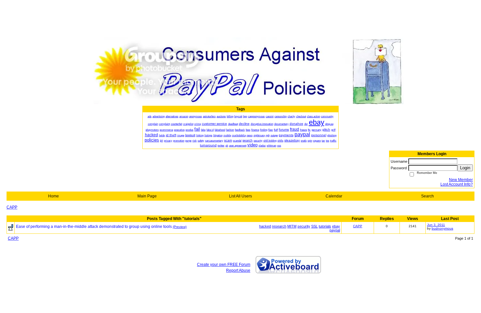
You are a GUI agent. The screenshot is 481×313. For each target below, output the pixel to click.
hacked (265, 226)
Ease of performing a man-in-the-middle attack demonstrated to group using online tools (94, 226)
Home (53, 196)
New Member (461, 179)
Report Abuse (238, 270)
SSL (314, 226)
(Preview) (180, 227)
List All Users (240, 196)
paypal (335, 230)
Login (465, 167)
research (279, 226)
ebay (336, 226)
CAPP (12, 207)
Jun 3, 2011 (436, 225)
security (303, 226)
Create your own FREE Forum (223, 264)
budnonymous (442, 228)
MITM (291, 226)
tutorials (325, 226)
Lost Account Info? (456, 184)
